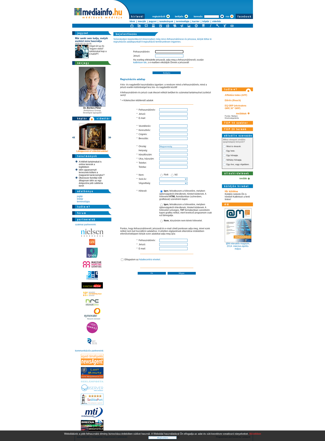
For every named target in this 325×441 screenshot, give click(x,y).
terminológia (182, 21)
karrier (196, 21)
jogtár (80, 196)
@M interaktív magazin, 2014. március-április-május (238, 246)
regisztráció (159, 16)
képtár (205, 21)
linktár (80, 199)
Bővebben (255, 433)
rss (227, 16)
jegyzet (152, 21)
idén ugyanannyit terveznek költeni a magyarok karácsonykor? (92, 172)
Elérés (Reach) (233, 100)
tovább (243, 178)
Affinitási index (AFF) (236, 95)
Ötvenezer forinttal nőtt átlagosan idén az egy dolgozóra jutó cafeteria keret (91, 182)
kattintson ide (140, 62)
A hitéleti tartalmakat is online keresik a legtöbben (90, 164)
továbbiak (242, 113)
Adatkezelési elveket (149, 259)
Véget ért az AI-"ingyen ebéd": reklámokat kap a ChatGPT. (91, 46)
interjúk (142, 21)
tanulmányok (166, 21)
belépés (179, 16)
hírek (132, 21)
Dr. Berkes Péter (92, 108)
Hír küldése (231, 191)
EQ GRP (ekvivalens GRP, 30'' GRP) (235, 107)
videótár (216, 21)
